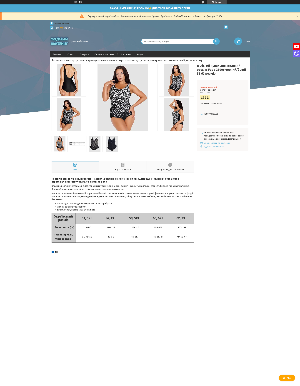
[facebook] (53, 252)
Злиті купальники (75, 60)
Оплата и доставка (104, 54)
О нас (70, 54)
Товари (83, 54)
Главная (57, 54)
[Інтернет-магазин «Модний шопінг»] (59, 41)
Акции (140, 54)
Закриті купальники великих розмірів (105, 60)
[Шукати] (216, 41)
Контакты (126, 54)
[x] (56, 252)
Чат (289, 378)
